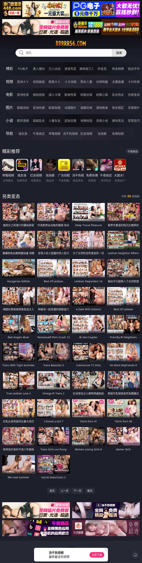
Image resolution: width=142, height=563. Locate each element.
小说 (9, 120)
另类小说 (102, 121)
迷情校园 (86, 121)
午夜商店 (39, 134)
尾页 (89, 490)
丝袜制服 (102, 82)
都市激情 (23, 121)
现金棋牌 (118, 69)
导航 (9, 133)
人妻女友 (54, 121)
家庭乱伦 (39, 121)
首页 (52, 490)
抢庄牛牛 (134, 69)
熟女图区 (118, 108)
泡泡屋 (102, 134)
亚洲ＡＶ (23, 82)
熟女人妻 (86, 82)
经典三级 (102, 95)
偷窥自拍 (23, 108)
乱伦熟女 (118, 95)
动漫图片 (70, 108)
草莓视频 (54, 134)
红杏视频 (86, 134)
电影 (9, 94)
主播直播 (118, 82)
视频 (9, 81)
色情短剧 (118, 134)
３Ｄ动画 (70, 82)
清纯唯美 (102, 108)
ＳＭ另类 (134, 82)
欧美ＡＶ (54, 82)
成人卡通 (54, 95)
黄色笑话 (118, 121)
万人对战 (54, 69)
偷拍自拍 (39, 95)
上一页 (64, 490)
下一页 (77, 490)
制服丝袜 (86, 95)
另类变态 (134, 95)
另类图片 (134, 108)
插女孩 (22, 134)
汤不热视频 (70, 134)
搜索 (119, 53)
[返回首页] (135, 554)
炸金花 (102, 69)
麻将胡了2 (86, 69)
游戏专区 (70, 69)
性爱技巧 (134, 121)
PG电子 (23, 69)
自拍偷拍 (39, 82)
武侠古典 (70, 121)
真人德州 (39, 69)
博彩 (9, 68)
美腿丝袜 (86, 108)
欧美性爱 (70, 95)
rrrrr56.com (71, 43)
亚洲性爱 (23, 95)
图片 (9, 107)
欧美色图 (54, 108)
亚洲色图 (39, 108)
